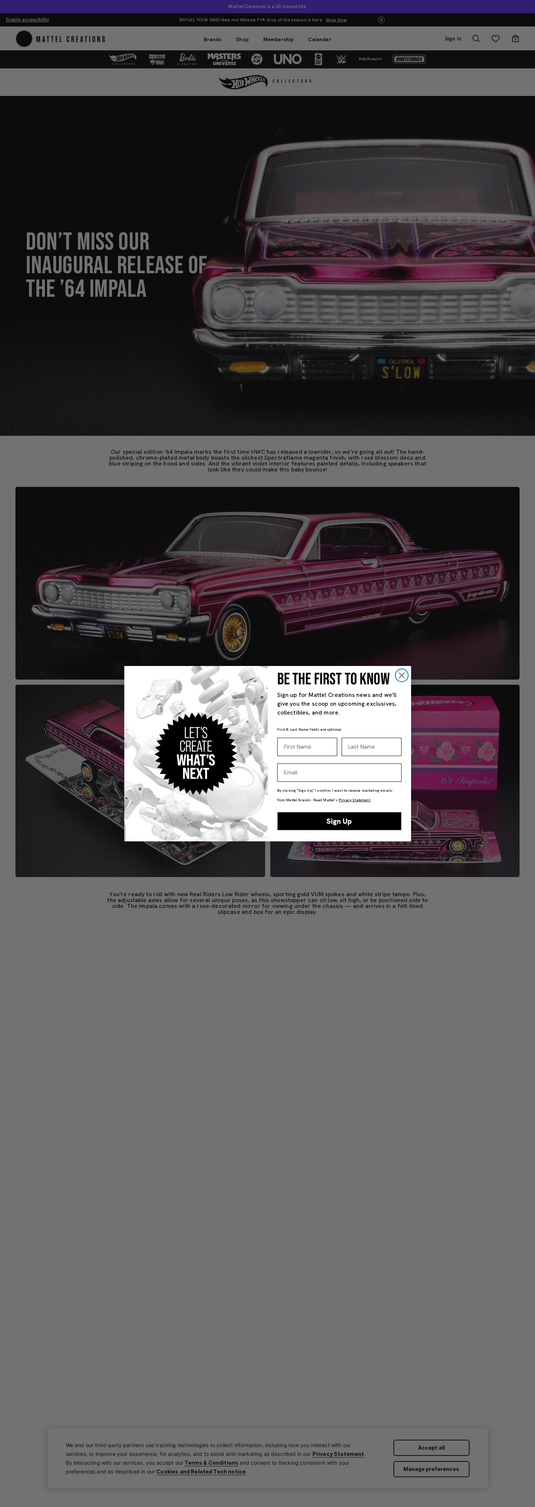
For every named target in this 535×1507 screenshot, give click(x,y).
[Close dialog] (401, 675)
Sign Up (339, 821)
